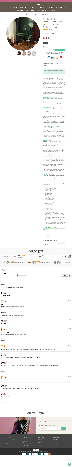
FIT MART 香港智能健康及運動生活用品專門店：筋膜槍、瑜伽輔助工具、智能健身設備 (34, 451)
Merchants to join (25, 445)
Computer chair (42, 10)
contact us (52, 10)
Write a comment (61, 242)
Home (22, 14)
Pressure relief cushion (62, 7)
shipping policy (40, 439)
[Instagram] (56, 444)
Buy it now (60, 49)
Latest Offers (7, 7)
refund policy (40, 441)
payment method (24, 441)
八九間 (47, 229)
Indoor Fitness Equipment (47, 7)
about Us (23, 439)
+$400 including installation (54, 42)
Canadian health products (20, 7)
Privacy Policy (40, 442)
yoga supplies (33, 7)
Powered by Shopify (51, 451)
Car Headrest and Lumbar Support (26, 10)
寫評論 (65, 275)
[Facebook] (54, 444)
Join (63, 428)
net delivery (45, 42)
